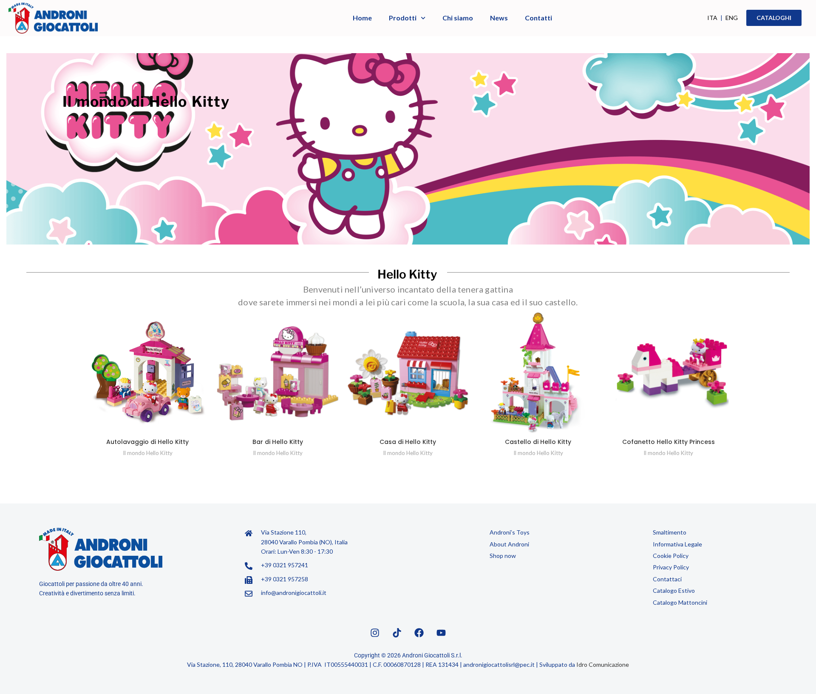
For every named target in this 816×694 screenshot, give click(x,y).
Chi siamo (457, 18)
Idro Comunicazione (602, 664)
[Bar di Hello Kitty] (277, 373)
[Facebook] (419, 632)
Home (362, 18)
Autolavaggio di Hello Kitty (147, 442)
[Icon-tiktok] (397, 632)
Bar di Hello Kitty (277, 442)
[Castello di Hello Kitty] (538, 373)
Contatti (538, 18)
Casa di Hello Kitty (408, 442)
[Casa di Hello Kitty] (408, 373)
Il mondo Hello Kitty (148, 452)
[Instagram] (375, 632)
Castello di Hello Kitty (538, 442)
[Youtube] (441, 632)
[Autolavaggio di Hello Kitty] (147, 373)
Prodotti (402, 18)
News (499, 18)
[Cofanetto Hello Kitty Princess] (668, 373)
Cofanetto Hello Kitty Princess (668, 442)
